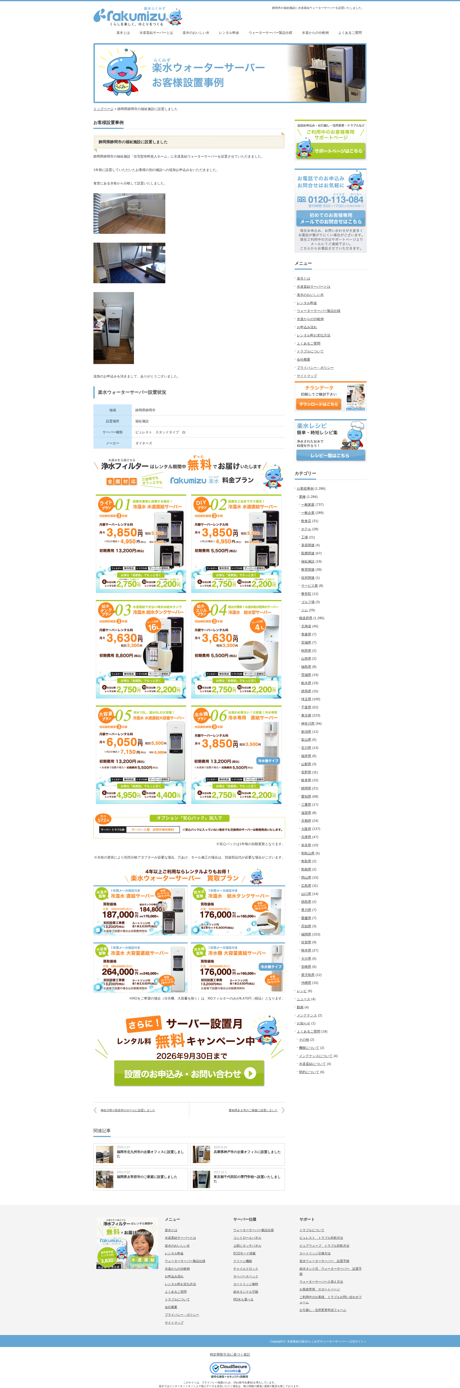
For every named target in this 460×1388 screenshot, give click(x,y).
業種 (302, 497)
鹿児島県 (308, 975)
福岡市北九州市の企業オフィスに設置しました (150, 1154)
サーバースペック (245, 1276)
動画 (300, 1007)
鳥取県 (306, 861)
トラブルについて (310, 351)
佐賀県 (306, 942)
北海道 (306, 626)
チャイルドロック (245, 1268)
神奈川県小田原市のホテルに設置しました (128, 1110)
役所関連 (308, 578)
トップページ (103, 109)
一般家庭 (308, 504)
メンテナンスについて (316, 1056)
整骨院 (306, 594)
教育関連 (308, 569)
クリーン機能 (242, 1261)
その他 (304, 1039)
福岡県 (306, 934)
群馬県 (306, 691)
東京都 (306, 715)
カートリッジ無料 (245, 1284)
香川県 (306, 910)
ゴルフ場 (308, 602)
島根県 (306, 869)
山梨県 (306, 764)
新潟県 (306, 732)
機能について (309, 1048)
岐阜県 (306, 780)
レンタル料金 (229, 33)
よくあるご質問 (350, 33)
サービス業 (309, 586)
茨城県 (306, 675)
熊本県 (306, 950)
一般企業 (308, 513)
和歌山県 (308, 853)
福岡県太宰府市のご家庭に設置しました (147, 1177)
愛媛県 (306, 918)
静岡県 (306, 788)
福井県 (306, 756)
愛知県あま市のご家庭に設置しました (253, 1110)
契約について (309, 1072)
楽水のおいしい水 (196, 33)
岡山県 (306, 877)
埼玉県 (306, 699)
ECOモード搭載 (244, 1253)
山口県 (306, 894)
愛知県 (306, 796)
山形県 (306, 658)
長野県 (306, 772)
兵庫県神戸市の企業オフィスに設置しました (247, 1152)
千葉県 (306, 707)
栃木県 (306, 683)
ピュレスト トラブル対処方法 (321, 1238)
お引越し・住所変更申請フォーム (322, 1310)
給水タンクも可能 (245, 1292)
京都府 (306, 821)
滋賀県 (306, 813)
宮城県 (306, 642)
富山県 (306, 739)
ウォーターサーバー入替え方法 (321, 1281)
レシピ (302, 991)
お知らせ (303, 1023)
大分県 (306, 958)
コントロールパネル (247, 1238)
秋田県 (306, 651)
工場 (304, 537)
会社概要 (303, 359)
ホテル (306, 529)
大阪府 (306, 829)
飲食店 (306, 521)
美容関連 (308, 545)
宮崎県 (306, 967)
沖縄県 (306, 983)
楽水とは (123, 33)
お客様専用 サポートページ (319, 1289)
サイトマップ (307, 376)
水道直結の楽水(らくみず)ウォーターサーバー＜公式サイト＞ (327, 1341)
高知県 (306, 926)
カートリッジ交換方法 (315, 1253)
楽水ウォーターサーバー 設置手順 (324, 1261)
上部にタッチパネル (247, 1245)
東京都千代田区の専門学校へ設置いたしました (247, 1179)
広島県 (306, 886)
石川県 (306, 748)
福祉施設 (308, 561)
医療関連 (308, 553)
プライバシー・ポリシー (315, 368)
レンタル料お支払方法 (313, 335)
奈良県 (306, 845)
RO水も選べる (243, 1299)
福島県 (306, 667)
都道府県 (305, 618)
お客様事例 (305, 488)
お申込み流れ (307, 327)
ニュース (303, 999)
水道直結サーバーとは (156, 33)
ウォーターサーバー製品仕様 (270, 33)
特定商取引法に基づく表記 (230, 1354)
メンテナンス (307, 1015)
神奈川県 (308, 723)
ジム (304, 610)
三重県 (306, 804)
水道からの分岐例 (315, 33)
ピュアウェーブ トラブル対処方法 (324, 1245)
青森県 (306, 634)
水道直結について (312, 1064)
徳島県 (306, 902)
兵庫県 (306, 837)
